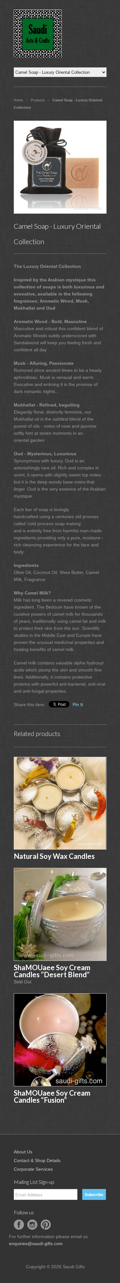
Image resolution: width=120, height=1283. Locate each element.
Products (38, 100)
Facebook (19, 1224)
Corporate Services (33, 1169)
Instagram (32, 1224)
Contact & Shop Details (37, 1160)
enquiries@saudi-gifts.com (36, 1243)
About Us (23, 1151)
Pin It (78, 704)
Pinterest (46, 1224)
